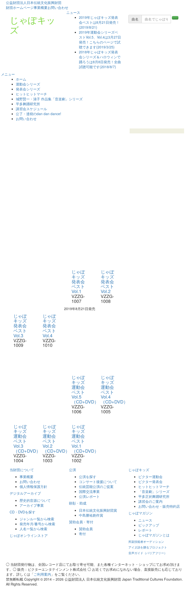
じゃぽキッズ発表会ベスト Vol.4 (49, 325)
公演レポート (89, 496)
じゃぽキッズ (32, 24)
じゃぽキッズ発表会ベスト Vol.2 (107, 281)
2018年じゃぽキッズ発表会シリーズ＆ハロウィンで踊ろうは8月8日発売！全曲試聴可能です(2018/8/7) (100, 59)
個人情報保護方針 (33, 486)
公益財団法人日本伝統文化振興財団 (33, 2)
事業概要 (41, 7)
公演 (72, 469)
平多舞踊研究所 (28, 103)
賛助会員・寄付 (81, 521)
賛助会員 (86, 528)
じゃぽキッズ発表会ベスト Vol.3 (20, 325)
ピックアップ (148, 525)
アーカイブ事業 (32, 505)
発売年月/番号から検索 (37, 523)
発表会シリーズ (28, 88)
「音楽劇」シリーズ (153, 491)
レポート (145, 529)
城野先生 (157, 135)
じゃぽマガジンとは (153, 534)
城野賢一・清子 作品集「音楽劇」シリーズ (49, 98)
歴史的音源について (35, 500)
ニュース (72, 12)
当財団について (22, 469)
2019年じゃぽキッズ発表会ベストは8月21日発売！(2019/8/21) (99, 22)
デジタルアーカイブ (25, 493)
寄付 (82, 533)
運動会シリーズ (28, 84)
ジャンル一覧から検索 (37, 518)
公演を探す (87, 476)
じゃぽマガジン (140, 512)
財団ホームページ (20, 7)
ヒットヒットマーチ (31, 93)
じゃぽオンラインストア (29, 535)
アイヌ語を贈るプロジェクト (147, 547)
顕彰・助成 (77, 503)
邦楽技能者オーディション (146, 541)
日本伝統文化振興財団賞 (98, 510)
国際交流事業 (89, 491)
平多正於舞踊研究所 (153, 496)
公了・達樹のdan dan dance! (38, 113)
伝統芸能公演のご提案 (96, 486)
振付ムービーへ (157, 130)
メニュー (7, 74)
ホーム (21, 79)
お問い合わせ (58, 7)
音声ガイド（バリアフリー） (147, 553)
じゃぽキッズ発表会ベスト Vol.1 (78, 281)
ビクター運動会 (150, 476)
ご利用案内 (42, 574)
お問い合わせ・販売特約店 (159, 506)
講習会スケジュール (31, 108)
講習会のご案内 (150, 501)
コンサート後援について (98, 481)
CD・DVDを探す (22, 511)
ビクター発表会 (150, 481)
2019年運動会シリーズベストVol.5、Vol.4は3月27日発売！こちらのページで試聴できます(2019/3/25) (100, 39)
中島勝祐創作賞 (91, 515)
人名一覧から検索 (33, 528)
